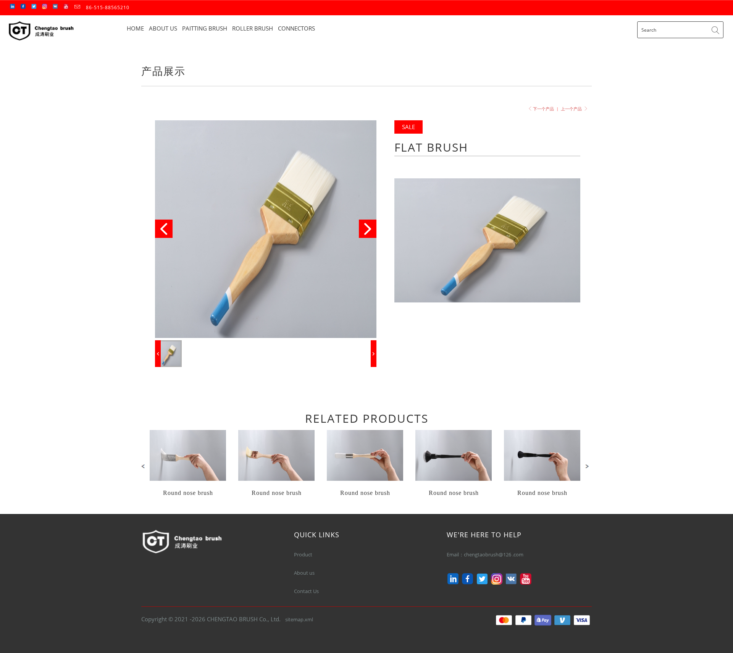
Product (303, 554)
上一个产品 (572, 109)
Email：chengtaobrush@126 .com (486, 554)
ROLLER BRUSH (252, 28)
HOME (135, 28)
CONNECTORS (296, 28)
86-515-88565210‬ (107, 7)
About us (304, 572)
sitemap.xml (299, 619)
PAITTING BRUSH (204, 28)
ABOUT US (163, 28)
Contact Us (306, 591)
